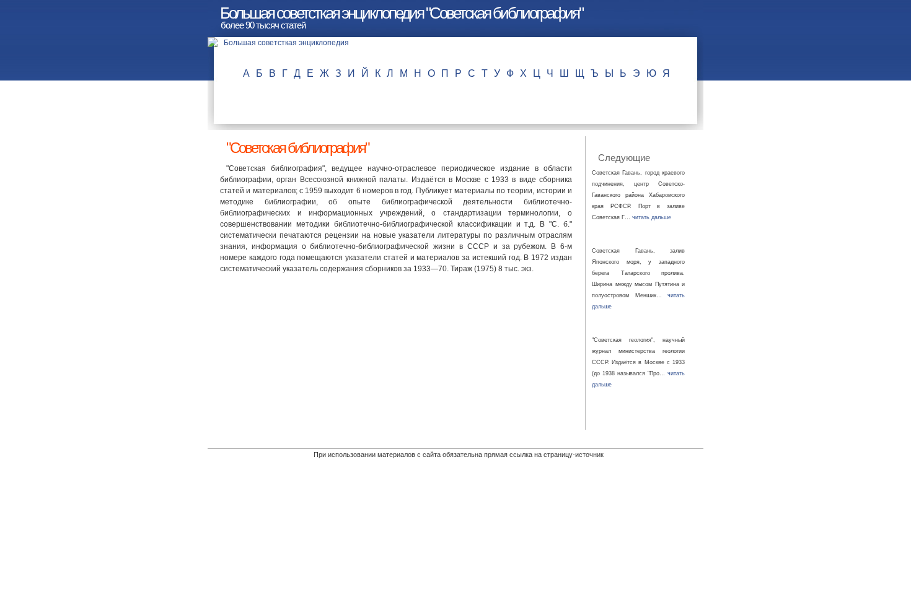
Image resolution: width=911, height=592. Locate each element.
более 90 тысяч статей (263, 25)
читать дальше (651, 217)
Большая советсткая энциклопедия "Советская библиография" (401, 13)
